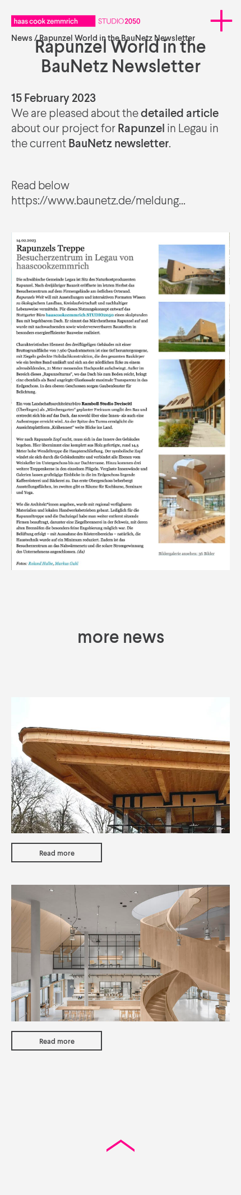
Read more (57, 853)
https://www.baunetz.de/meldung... (98, 201)
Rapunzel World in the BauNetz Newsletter (117, 39)
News (22, 39)
